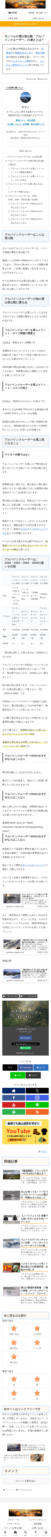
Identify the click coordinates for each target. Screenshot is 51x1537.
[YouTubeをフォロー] (13, 1105)
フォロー (27, 1038)
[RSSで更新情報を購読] (37, 1112)
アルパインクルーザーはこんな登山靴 (25, 157)
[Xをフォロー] (37, 1090)
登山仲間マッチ (38, 124)
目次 (21, 151)
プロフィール (13, 1520)
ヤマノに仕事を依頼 (13, 1528)
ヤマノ (26, 107)
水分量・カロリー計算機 (18, 124)
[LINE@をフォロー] (37, 1105)
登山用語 (31, 120)
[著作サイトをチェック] (13, 1090)
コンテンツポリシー (38, 1520)
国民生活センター (24, 53)
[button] (33, 1075)
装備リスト (21, 120)
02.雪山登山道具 (12, 996)
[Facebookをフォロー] (13, 1098)
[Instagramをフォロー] (37, 1098)
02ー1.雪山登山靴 (30, 996)
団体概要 (38, 1524)
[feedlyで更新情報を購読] (13, 1112)
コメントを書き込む (25, 1481)
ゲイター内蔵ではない (20, 192)
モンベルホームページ (34, 865)
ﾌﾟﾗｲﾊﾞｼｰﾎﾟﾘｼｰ (13, 1524)
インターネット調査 (21, 61)
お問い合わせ (38, 1528)
